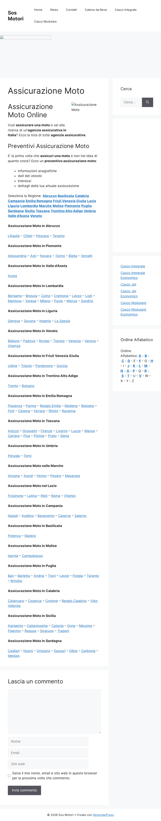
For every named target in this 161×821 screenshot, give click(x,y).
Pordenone (44, 366)
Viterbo (70, 496)
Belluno (13, 341)
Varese (30, 301)
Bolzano (28, 386)
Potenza (14, 536)
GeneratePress (103, 815)
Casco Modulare (45, 21)
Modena (71, 406)
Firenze (46, 431)
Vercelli (86, 256)
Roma (55, 496)
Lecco (76, 296)
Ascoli (28, 476)
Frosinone (15, 496)
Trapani (63, 631)
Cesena (24, 411)
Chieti (27, 236)
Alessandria (17, 256)
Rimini (53, 411)
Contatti (71, 10)
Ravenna (69, 411)
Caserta (64, 516)
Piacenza (15, 406)
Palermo (14, 631)
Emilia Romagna (39, 201)
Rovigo (44, 341)
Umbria (90, 211)
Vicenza (14, 346)
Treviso (59, 341)
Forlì (11, 411)
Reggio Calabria (74, 601)
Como (45, 296)
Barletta (24, 576)
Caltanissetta (37, 626)
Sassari (59, 651)
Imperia (45, 321)
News (54, 10)
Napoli (13, 516)
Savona (30, 321)
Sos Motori (16, 16)
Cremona (61, 296)
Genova (14, 321)
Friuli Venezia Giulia (69, 201)
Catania (57, 626)
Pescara (42, 236)
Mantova (15, 301)
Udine (12, 366)
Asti (33, 256)
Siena (64, 436)
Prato (52, 436)
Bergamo (15, 296)
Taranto (93, 576)
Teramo (59, 236)
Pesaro (55, 476)
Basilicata (66, 196)
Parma (31, 406)
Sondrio (87, 301)
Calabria (82, 196)
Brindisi (16, 581)
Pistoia (39, 436)
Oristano (43, 651)
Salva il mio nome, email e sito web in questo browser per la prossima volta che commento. (54, 775)
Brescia (31, 296)
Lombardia (29, 206)
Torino (60, 256)
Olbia (73, 651)
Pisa (26, 436)
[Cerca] (147, 102)
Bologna (87, 406)
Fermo (42, 476)
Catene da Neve (96, 10)
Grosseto (30, 431)
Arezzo (13, 431)
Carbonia (88, 651)
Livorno (62, 431)
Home (38, 10)
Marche (45, 206)
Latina (32, 496)
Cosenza (35, 601)
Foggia (78, 576)
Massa (89, 431)
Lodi (88, 296)
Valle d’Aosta (18, 216)
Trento (13, 386)
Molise (58, 206)
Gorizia (62, 366)
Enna (71, 626)
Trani (52, 576)
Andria (39, 576)
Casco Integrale (126, 10)
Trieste (26, 366)
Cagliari (14, 651)
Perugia (14, 456)
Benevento (46, 516)
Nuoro (28, 651)
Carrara (14, 436)
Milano (45, 301)
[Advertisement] (137, 185)
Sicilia (30, 211)
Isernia (13, 556)
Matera (30, 536)
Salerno (80, 516)
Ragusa (30, 631)
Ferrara (39, 411)
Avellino (28, 516)
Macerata (72, 476)
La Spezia (62, 321)
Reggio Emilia (50, 406)
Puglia (86, 206)
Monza (72, 301)
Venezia (74, 341)
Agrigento (15, 626)
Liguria (13, 206)
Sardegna (16, 211)
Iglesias (14, 656)
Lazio (91, 201)
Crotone (51, 601)
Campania (16, 201)
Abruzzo (50, 196)
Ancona (14, 476)
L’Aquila (14, 236)
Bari (11, 576)
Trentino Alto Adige (67, 211)
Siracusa (47, 631)
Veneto (36, 216)
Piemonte (72, 206)
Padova (29, 341)
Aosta (12, 276)
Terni (27, 456)
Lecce (64, 576)
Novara (45, 256)
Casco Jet (128, 284)
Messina (85, 626)
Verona (90, 341)
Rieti (44, 496)
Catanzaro (16, 601)
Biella (73, 256)
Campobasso (32, 556)
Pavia (58, 301)
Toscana (43, 211)
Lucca (76, 431)
